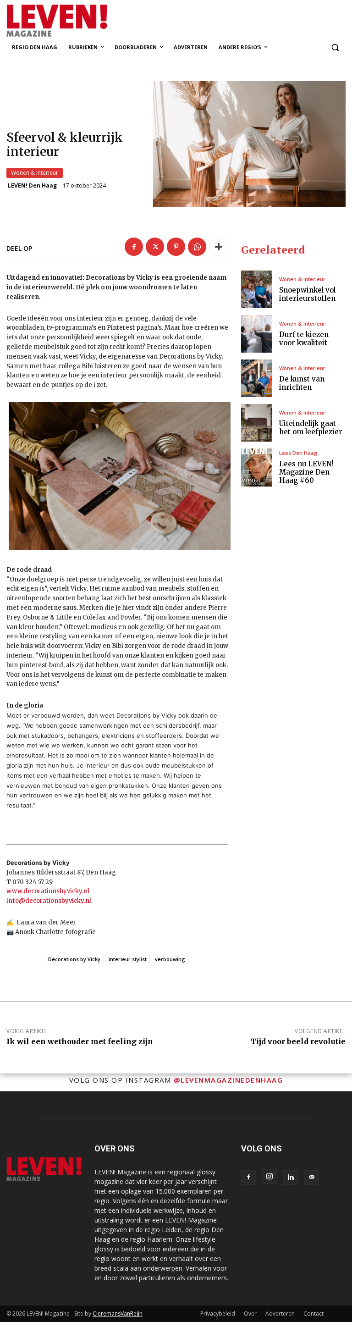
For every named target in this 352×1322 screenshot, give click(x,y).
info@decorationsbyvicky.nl (48, 901)
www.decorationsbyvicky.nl (47, 891)
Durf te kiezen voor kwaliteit (304, 338)
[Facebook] (134, 247)
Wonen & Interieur (34, 173)
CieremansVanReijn (118, 1313)
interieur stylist (128, 959)
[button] (335, 47)
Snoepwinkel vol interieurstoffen (307, 294)
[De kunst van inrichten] (256, 378)
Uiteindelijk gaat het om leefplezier (310, 427)
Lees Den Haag (298, 452)
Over (250, 1313)
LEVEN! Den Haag (32, 185)
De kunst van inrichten (301, 383)
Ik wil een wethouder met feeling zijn (79, 1041)
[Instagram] (269, 1176)
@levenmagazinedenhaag (228, 1079)
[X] (155, 247)
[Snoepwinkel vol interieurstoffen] (256, 289)
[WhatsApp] (197, 247)
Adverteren (280, 1313)
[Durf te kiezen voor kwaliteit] (256, 334)
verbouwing (170, 959)
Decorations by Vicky (74, 959)
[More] (218, 247)
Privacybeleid (217, 1313)
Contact (313, 1313)
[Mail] (311, 1177)
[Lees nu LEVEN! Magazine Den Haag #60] (256, 467)
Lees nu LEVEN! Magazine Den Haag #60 (306, 472)
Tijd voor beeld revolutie (298, 1041)
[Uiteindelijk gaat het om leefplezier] (256, 423)
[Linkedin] (290, 1177)
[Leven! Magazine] (68, 21)
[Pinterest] (176, 247)
